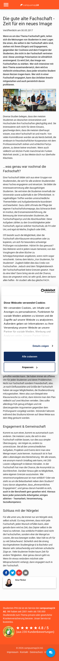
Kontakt (24, 652)
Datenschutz (36, 652)
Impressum (12, 652)
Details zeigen (41, 346)
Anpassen (27, 367)
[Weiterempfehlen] (26, 573)
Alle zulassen (29, 356)
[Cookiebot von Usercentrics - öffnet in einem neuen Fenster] (41, 291)
